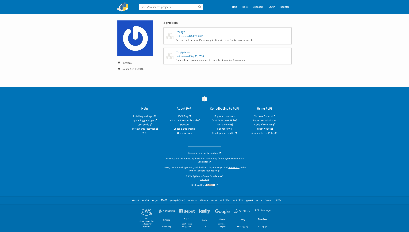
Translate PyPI (223, 124)
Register (284, 7)
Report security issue (264, 120)
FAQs (144, 133)
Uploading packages (143, 120)
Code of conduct (263, 124)
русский (249, 200)
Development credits (223, 133)
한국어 (279, 200)
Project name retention (143, 129)
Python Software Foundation (203, 170)
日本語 (164, 200)
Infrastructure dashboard (183, 120)
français (155, 200)
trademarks (233, 167)
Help (234, 7)
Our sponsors (184, 133)
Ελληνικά (204, 200)
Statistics (184, 124)
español (145, 200)
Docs (245, 7)
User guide (143, 124)
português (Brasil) (177, 200)
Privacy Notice (263, 129)
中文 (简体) (225, 200)
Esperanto (269, 200)
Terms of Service (263, 116)
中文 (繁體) (238, 200)
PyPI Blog (183, 116)
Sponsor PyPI (224, 129)
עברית (259, 200)
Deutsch (214, 200)
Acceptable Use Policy (263, 133)
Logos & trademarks (184, 129)
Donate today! (204, 161)
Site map (204, 179)
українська (192, 200)
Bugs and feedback (224, 116)
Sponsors (258, 7)
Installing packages (143, 116)
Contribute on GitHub (223, 120)
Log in (272, 7)
